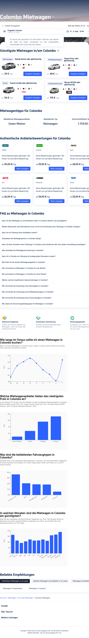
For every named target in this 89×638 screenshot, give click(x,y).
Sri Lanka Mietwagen (25, 598)
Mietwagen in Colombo (37, 588)
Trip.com (3, 598)
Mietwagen (12, 598)
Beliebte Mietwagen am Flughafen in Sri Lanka (50, 581)
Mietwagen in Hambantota (12, 588)
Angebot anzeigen (78, 74)
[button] (66, 4)
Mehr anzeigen (22, 169)
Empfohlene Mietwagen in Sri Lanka (15, 581)
